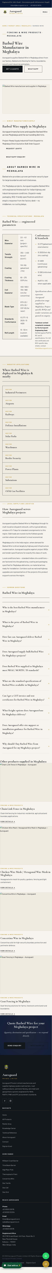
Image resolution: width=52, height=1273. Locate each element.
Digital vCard (7, 1146)
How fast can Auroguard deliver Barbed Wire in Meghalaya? (22, 638)
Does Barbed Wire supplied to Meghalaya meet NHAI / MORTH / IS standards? (22, 668)
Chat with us (11, 1265)
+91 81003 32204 (8, 1212)
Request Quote (14, 148)
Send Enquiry (14, 1045)
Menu (45, 12)
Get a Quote (12, 69)
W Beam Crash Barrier (10, 1161)
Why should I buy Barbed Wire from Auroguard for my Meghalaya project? (21, 745)
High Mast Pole (7, 1170)
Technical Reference (9, 1133)
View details (6, 821)
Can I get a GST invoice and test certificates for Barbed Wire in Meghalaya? (23, 697)
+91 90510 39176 (35, 5)
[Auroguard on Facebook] (4, 1101)
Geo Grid (5, 1192)
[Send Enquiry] (45, 1264)
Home (4, 26)
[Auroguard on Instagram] (10, 1101)
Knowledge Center (9, 1128)
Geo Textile (6, 1183)
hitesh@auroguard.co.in (19, 5)
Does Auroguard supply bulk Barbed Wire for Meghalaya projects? (23, 653)
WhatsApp (33, 69)
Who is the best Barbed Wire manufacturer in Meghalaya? (23, 609)
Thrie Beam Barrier (9, 1165)
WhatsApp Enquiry (15, 157)
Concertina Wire (8, 1179)
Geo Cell (5, 1188)
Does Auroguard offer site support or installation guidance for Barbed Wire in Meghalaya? (22, 729)
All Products (6, 1119)
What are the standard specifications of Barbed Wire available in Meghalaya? (21, 683)
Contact (5, 1142)
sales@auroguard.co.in (10, 1222)
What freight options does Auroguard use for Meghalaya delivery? (22, 712)
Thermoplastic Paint (9, 1174)
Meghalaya (26, 26)
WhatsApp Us (37, 1045)
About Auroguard (8, 1137)
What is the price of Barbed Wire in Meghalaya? (20, 624)
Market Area (14, 26)
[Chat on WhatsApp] (45, 1256)
